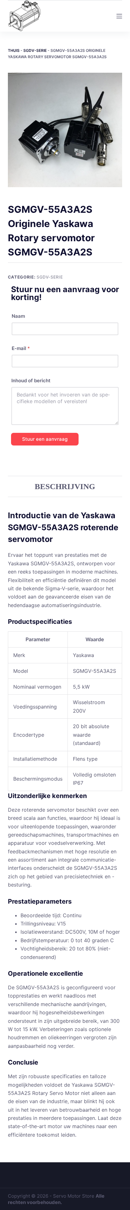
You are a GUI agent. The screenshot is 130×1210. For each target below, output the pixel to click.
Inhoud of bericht (30, 381)
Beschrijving (65, 486)
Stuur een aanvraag (45, 439)
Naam (18, 316)
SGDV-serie (35, 50)
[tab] (65, 486)
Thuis (14, 50)
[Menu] (119, 16)
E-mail (21, 348)
